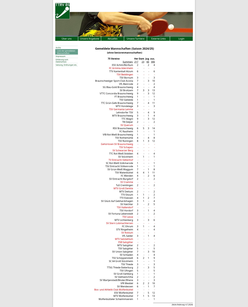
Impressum (60, 56)
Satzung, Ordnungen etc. (66, 65)
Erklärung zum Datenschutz (62, 60)
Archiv (58, 47)
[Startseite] (62, 18)
